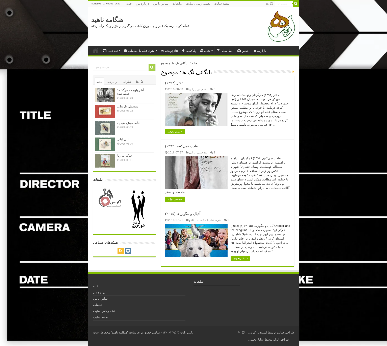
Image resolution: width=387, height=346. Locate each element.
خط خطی (227, 50)
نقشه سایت (222, 3)
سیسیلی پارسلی (127, 106)
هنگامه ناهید (107, 19)
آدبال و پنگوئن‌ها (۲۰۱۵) (182, 214)
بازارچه (261, 50)
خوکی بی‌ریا (124, 155)
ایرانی (192, 89)
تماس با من (160, 3)
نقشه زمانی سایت (198, 3)
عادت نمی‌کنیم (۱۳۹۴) (181, 146)
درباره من (142, 3)
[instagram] (271, 3)
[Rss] (267, 3)
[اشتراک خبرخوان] (293, 71)
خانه (129, 3)
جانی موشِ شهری (128, 122)
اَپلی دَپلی (123, 139)
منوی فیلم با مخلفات (141, 50)
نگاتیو (192, 220)
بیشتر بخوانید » (174, 131)
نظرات (127, 81)
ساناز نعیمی (256, 339)
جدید (99, 81)
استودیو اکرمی (257, 332)
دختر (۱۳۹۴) (174, 83)
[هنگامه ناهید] (280, 26)
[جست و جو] (296, 4)
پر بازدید (112, 81)
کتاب (207, 50)
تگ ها (139, 81)
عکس (245, 50)
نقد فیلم (112, 50)
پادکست (190, 50)
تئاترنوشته (171, 50)
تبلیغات (177, 3)
